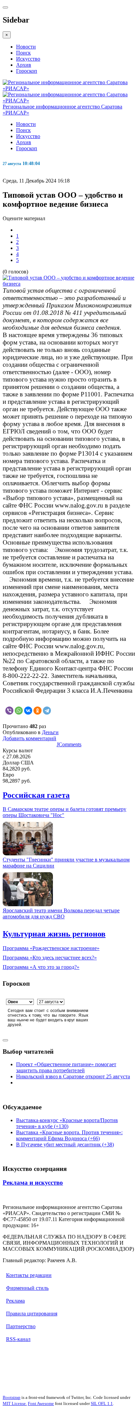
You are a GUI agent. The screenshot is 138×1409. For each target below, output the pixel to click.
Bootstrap (11, 1397)
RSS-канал (18, 1339)
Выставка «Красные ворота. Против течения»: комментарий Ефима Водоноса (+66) (69, 1135)
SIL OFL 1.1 (102, 1403)
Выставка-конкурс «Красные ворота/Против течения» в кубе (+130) (67, 1123)
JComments (69, 744)
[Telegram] (47, 711)
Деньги (50, 732)
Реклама (15, 1301)
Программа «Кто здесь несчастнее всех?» (50, 957)
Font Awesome (41, 1403)
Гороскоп (26, 71)
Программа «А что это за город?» (41, 967)
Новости (26, 47)
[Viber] (9, 711)
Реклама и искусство (33, 1182)
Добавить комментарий (29, 738)
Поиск (23, 53)
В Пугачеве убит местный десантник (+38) (65, 1144)
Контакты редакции (29, 1275)
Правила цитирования (31, 1313)
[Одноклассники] (37, 711)
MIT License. (15, 1403)
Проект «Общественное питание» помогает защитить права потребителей (66, 1067)
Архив (23, 65)
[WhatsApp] (19, 711)
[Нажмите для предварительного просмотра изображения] (69, 284)
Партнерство (21, 1326)
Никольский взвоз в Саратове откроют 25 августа (73, 1076)
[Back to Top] (5, 1040)
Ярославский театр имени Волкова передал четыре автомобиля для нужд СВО (61, 913)
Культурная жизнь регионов (54, 933)
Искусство (28, 59)
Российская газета (36, 795)
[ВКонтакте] (28, 711)
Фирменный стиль (27, 1288)
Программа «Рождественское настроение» (51, 948)
